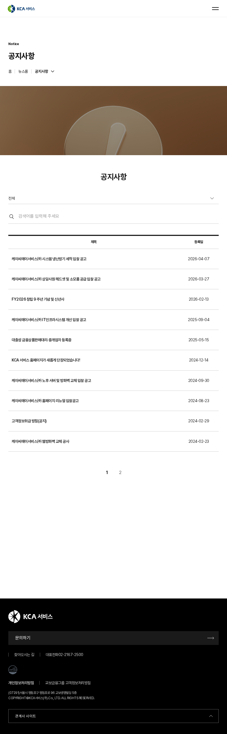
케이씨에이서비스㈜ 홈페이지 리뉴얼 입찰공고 (45, 401)
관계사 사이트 (25, 716)
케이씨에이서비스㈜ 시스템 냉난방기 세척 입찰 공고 (49, 259)
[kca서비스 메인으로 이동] (21, 8)
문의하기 (22, 638)
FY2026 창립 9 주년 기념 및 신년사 (38, 299)
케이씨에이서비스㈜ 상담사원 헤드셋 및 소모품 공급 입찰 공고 (56, 279)
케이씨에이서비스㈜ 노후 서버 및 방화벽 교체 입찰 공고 (51, 380)
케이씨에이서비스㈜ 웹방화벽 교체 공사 (40, 441)
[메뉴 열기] (215, 8)
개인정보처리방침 (21, 683)
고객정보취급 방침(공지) (29, 421)
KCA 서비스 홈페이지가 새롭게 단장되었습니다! (46, 360)
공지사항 (41, 71)
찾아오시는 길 (24, 655)
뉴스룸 (23, 71)
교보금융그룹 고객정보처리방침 (68, 683)
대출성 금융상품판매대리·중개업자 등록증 (41, 340)
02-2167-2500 (70, 655)
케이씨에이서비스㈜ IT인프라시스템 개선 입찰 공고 (49, 319)
